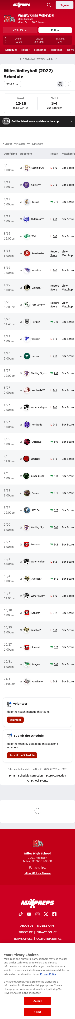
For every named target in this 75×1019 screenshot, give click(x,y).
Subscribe (25, 932)
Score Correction (56, 775)
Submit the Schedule (22, 755)
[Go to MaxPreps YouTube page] (29, 914)
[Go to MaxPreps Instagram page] (37, 914)
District (58, 107)
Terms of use (23, 939)
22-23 (10, 84)
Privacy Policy (47, 932)
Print (12, 775)
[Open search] (49, 5)
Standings (40, 49)
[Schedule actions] (68, 84)
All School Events (37, 780)
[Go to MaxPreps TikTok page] (20, 914)
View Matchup (67, 253)
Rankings (56, 49)
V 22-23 (18, 30)
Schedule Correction (30, 775)
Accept (37, 1001)
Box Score (68, 168)
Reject (37, 1012)
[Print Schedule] (60, 84)
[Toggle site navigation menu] (5, 5)
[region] (37, 981)
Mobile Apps (46, 925)
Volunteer (15, 720)
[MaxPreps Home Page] (19, 59)
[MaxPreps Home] (21, 5)
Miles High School (37, 853)
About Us (26, 925)
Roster (25, 49)
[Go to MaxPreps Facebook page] (54, 914)
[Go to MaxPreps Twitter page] (46, 914)
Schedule (11, 49)
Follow (55, 30)
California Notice (49, 939)
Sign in (64, 5)
